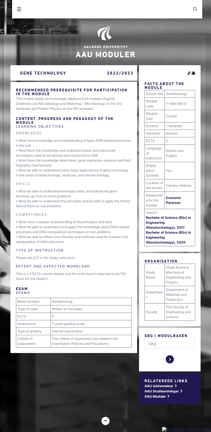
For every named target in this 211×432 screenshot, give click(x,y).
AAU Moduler (157, 396)
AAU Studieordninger (164, 391)
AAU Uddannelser (161, 386)
